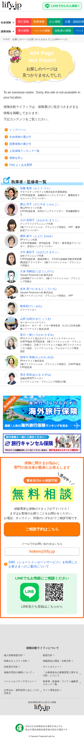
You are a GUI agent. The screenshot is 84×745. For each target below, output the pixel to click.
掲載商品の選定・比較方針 (57, 661)
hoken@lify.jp (42, 551)
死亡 (23, 21)
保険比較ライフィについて (42, 647)
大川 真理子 (40, 220)
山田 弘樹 (35, 318)
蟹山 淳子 (40, 204)
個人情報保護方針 (13, 655)
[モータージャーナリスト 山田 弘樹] (12, 323)
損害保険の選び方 (20, 143)
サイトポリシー (51, 666)
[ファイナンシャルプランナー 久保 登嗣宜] (12, 276)
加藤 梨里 (36, 188)
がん (54, 21)
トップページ (17, 129)
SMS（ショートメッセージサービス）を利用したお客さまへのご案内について (43, 564)
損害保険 (6, 31)
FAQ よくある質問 (20, 164)
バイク (42, 30)
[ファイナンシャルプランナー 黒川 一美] (12, 343)
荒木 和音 (35, 374)
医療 (39, 21)
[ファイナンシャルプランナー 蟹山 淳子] (12, 209)
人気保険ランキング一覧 (24, 150)
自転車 (63, 30)
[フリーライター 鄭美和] (12, 308)
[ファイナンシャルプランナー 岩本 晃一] (12, 292)
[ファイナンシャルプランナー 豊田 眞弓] (12, 241)
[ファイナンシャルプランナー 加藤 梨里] (12, 193)
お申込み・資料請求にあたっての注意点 (21, 692)
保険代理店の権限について (18, 672)
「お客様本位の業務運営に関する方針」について (60, 674)
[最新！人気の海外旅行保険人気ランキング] (42, 413)
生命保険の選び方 (20, 136)
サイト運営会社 (51, 690)
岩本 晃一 (38, 288)
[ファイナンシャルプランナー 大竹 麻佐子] (12, 258)
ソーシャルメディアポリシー (19, 681)
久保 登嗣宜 (37, 271)
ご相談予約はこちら (42, 529)
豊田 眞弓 (37, 236)
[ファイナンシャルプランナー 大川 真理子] (12, 225)
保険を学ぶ (16, 157)
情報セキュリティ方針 (15, 661)
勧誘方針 (47, 655)
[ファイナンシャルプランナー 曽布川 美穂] (12, 362)
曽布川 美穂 (37, 357)
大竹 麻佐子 (40, 252)
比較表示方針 (11, 666)
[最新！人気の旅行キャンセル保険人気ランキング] (42, 443)
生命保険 (6, 22)
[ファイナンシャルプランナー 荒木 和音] (12, 378)
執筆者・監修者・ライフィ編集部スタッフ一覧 (60, 683)
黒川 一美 (37, 334)
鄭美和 (31, 306)
